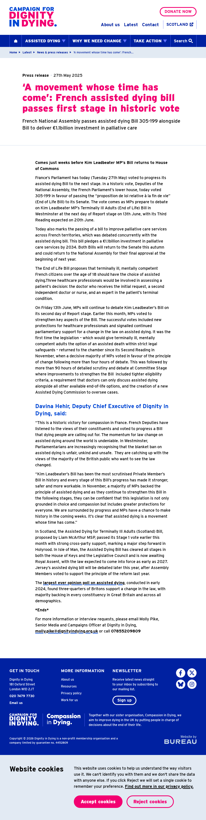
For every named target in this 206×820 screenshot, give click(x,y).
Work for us (69, 700)
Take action (148, 40)
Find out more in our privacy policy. (159, 786)
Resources (69, 686)
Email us (16, 703)
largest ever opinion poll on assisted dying (84, 582)
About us (110, 24)
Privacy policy (71, 693)
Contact (150, 24)
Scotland (177, 24)
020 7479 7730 (21, 696)
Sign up (124, 700)
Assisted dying (42, 40)
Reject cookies (150, 801)
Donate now (178, 11)
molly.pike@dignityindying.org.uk (66, 631)
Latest (131, 24)
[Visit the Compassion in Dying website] (63, 719)
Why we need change (96, 40)
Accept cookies (98, 801)
